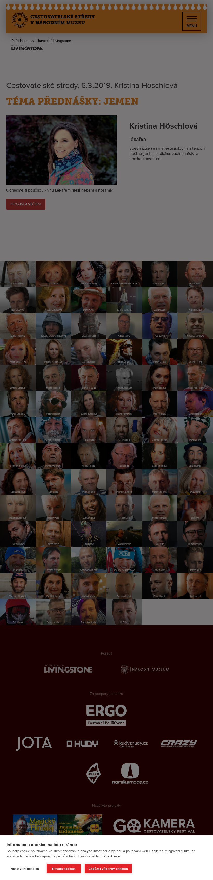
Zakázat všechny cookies (108, 869)
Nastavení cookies (25, 869)
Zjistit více (112, 856)
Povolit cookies (64, 869)
